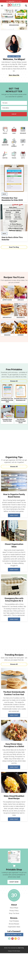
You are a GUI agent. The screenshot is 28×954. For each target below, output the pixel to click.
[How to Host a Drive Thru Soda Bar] (14, 230)
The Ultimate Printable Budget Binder (21, 421)
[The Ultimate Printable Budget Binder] (20, 417)
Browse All (14, 381)
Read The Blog (14, 247)
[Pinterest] (12, 938)
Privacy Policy (14, 910)
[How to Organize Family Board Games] (14, 490)
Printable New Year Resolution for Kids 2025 (7, 400)
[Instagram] (15, 938)
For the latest (15, 1)
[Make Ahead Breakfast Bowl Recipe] (14, 792)
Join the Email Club (14, 934)
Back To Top (21, 947)
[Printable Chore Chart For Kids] (7, 417)
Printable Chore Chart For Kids (7, 420)
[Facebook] (9, 938)
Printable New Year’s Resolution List (20, 399)
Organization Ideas (14, 927)
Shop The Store (14, 913)
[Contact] (19, 938)
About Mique (14, 908)
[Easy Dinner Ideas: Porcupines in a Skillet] (14, 740)
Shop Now (14, 882)
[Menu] (2, 5)
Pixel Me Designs (16, 950)
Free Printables (14, 921)
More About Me (14, 75)
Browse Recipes (14, 924)
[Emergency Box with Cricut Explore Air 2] (14, 594)
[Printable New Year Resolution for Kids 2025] (14, 191)
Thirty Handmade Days (14, 5)
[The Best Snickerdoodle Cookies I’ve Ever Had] (14, 688)
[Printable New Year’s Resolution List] (20, 396)
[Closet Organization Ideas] (14, 540)
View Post (14, 515)
